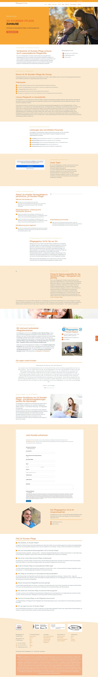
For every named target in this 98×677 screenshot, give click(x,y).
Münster (31, 640)
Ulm (30, 645)
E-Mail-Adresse (29, 477)
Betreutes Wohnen (60, 636)
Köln (30, 642)
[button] (49, 541)
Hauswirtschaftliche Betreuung (62, 637)
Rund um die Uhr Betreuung (48, 634)
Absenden (28, 499)
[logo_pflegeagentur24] (72, 327)
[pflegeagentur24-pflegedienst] (72, 342)
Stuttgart (31, 643)
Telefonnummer (29, 473)
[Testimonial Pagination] (46, 386)
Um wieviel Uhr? (29, 449)
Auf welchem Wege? (29, 457)
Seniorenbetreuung (47, 636)
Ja (27, 455)
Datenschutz (73, 639)
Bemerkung (28, 482)
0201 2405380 (79, 1)
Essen (31, 637)
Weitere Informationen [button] (30, 168)
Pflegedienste (46, 640)
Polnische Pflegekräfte (61, 639)
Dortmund (31, 636)
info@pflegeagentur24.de (30, 439)
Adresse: (28, 467)
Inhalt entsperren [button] (30, 166)
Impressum (73, 637)
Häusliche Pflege (46, 639)
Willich (31, 639)
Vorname (27, 465)
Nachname (42, 465)
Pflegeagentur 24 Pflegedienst (43, 351)
